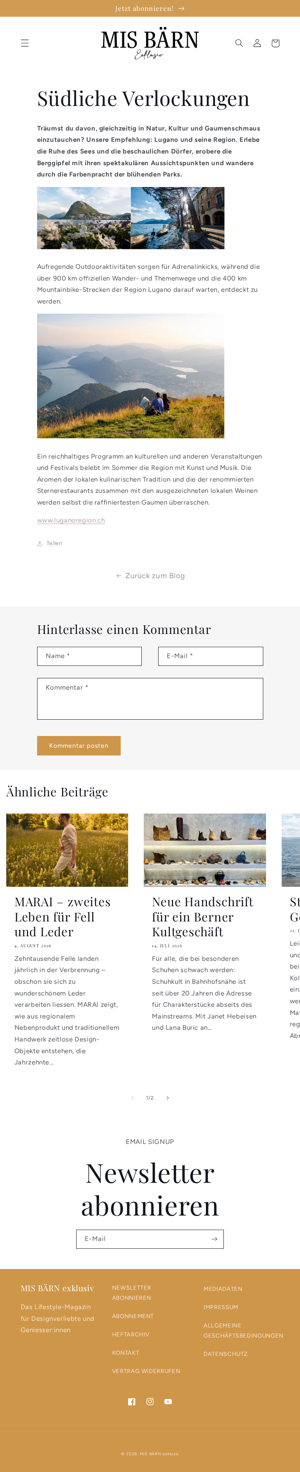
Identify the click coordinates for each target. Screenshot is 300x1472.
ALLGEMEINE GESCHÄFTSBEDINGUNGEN (244, 1330)
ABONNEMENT (133, 1316)
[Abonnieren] (214, 1239)
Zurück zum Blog (155, 575)
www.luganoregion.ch (71, 520)
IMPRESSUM (221, 1307)
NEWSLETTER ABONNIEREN (131, 1292)
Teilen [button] (54, 543)
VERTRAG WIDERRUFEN (146, 1371)
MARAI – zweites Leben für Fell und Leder (62, 916)
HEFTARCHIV (131, 1334)
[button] (25, 43)
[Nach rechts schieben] (167, 1098)
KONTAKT (125, 1352)
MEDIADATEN (223, 1288)
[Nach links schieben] (132, 1098)
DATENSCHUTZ (226, 1353)
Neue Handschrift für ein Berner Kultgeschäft (202, 916)
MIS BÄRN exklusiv (159, 1453)
